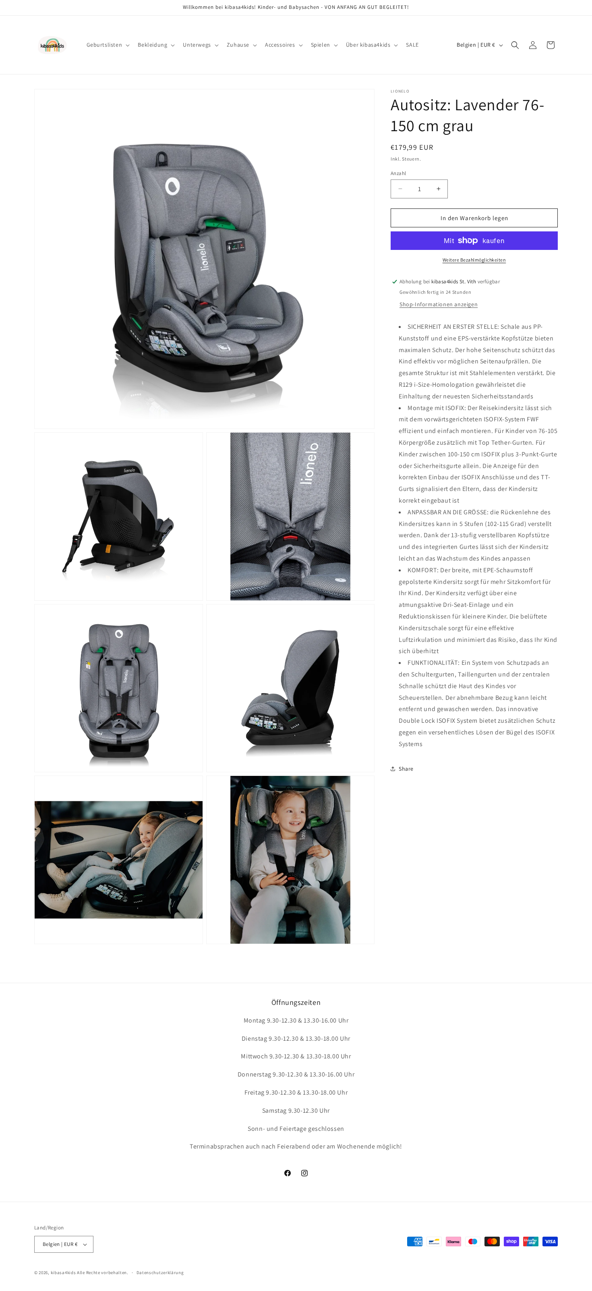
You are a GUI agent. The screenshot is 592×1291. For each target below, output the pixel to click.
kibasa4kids (63, 1272)
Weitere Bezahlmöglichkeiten (474, 260)
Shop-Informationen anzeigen (438, 304)
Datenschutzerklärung (160, 1272)
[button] (107, 44)
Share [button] (406, 768)
